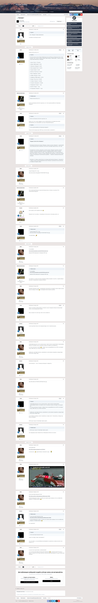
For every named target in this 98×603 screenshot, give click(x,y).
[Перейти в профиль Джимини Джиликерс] (21, 99)
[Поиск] (81, 12)
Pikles (79, 59)
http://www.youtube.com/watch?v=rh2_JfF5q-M (37, 449)
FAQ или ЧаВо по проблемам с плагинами (72, 34)
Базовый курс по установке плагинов (72, 24)
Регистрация (77, 5)
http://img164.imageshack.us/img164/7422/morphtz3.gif (38, 250)
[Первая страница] (17, 26)
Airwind (20, 323)
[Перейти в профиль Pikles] (76, 60)
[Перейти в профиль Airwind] (21, 329)
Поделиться (53, 21)
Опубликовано (33, 29)
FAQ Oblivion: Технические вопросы (73, 30)
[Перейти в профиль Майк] (21, 174)
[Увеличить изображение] (43, 210)
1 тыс (21, 222)
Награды (52, 11)
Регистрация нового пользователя (29, 582)
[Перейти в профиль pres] (21, 35)
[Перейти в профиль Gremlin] (21, 213)
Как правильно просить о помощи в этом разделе (73, 41)
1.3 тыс (21, 107)
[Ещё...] (63, 29)
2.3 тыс (21, 64)
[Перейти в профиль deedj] (18, 21)
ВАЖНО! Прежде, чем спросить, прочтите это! (73, 44)
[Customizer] (81, 5)
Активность (25, 11)
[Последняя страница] (35, 26)
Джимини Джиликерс (21, 93)
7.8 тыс (21, 261)
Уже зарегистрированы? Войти (68, 5)
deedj (23, 20)
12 (21, 43)
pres (21, 29)
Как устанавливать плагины (72, 37)
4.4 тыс (21, 375)
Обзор (18, 11)
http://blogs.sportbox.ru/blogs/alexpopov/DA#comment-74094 (39, 496)
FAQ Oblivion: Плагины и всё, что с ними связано (73, 28)
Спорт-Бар (27, 21)
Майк (21, 168)
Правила (32, 11)
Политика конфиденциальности (42, 11)
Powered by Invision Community (77, 601)
